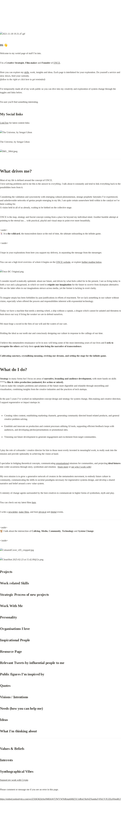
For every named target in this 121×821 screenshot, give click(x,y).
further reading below (92, 262)
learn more (63, 467)
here (34, 502)
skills (26, 72)
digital (54, 512)
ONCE (56, 63)
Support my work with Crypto (14, 780)
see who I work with (80, 467)
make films (24, 512)
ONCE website (63, 262)
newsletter (13, 512)
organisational (62, 463)
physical (42, 512)
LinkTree (4, 123)
